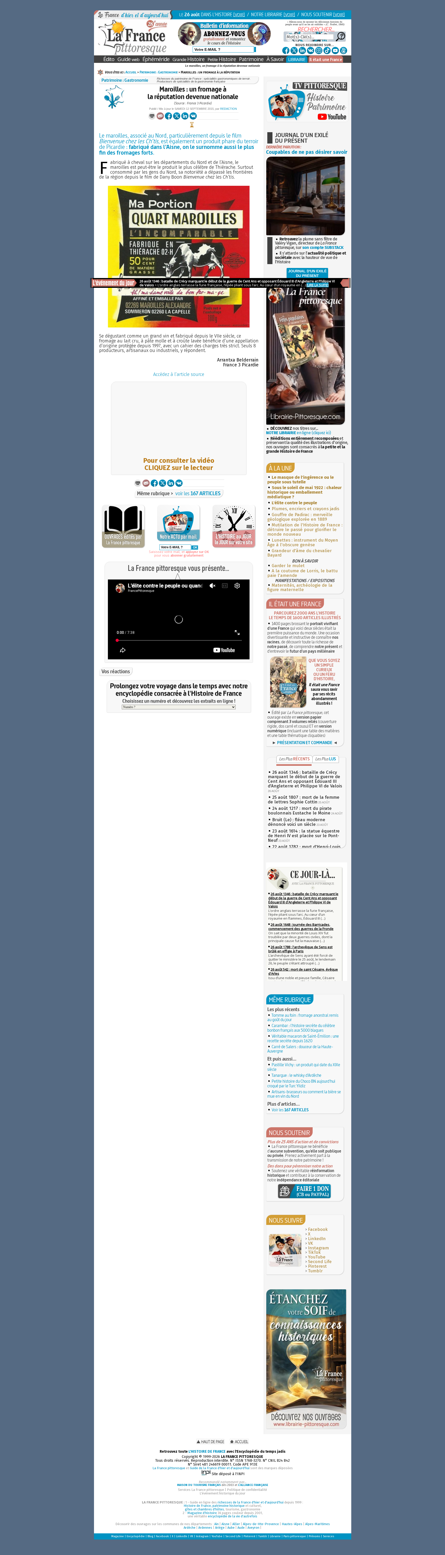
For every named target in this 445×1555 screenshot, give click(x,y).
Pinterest (317, 1266)
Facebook (318, 1229)
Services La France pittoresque (201, 1490)
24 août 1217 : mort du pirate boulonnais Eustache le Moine (300, 811)
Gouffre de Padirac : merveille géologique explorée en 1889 (299, 517)
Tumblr (315, 1271)
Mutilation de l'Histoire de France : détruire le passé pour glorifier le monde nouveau (305, 529)
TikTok (314, 1252)
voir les (198, 493)
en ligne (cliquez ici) (298, 432)
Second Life (320, 1261)
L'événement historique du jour (222, 1493)
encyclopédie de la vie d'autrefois (232, 1516)
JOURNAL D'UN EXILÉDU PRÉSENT (307, 273)
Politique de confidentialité (247, 1490)
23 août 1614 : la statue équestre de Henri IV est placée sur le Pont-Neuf (304, 835)
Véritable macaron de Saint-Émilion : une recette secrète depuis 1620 (303, 1038)
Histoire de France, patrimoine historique (214, 1506)
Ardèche (189, 1527)
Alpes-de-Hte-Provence (261, 1524)
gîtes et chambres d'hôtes (204, 1509)
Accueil (130, 72)
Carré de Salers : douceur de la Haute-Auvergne (300, 1049)
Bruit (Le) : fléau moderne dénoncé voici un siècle (296, 822)
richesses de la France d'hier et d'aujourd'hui (251, 1502)
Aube (231, 1527)
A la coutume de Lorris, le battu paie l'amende (302, 573)
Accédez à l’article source (178, 374)
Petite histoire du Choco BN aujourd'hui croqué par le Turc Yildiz (301, 1083)
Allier (236, 1524)
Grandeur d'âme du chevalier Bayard (299, 553)
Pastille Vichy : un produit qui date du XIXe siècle (303, 1067)
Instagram (318, 1248)
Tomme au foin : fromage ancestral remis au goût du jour (302, 1017)
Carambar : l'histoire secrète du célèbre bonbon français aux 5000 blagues (301, 1028)
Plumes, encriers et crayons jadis (305, 508)
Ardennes (205, 1527)
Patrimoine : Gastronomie (159, 72)
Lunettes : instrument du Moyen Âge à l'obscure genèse (302, 542)
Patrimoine (251, 59)
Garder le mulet (288, 565)
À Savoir (275, 59)
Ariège (220, 1527)
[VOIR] (239, 15)
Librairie (275, 1536)
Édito (108, 59)
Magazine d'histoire (202, 1513)
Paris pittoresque (295, 1536)
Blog (150, 1536)
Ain (216, 1524)
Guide (128, 59)
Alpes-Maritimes (317, 1524)
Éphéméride (155, 59)
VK (310, 1243)
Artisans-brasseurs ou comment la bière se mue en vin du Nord (304, 1094)
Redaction (228, 108)
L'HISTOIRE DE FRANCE (207, 1451)
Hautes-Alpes (292, 1524)
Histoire (188, 59)
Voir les (290, 1110)
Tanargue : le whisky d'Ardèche (296, 1075)
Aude (241, 1527)
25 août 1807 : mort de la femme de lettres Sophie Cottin (303, 800)
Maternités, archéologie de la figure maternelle (299, 588)
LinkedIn (317, 1238)
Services (328, 1536)
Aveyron (253, 1527)
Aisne (225, 1524)
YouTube (317, 1257)
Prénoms (314, 1536)
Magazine (117, 1536)
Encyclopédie (136, 1536)
